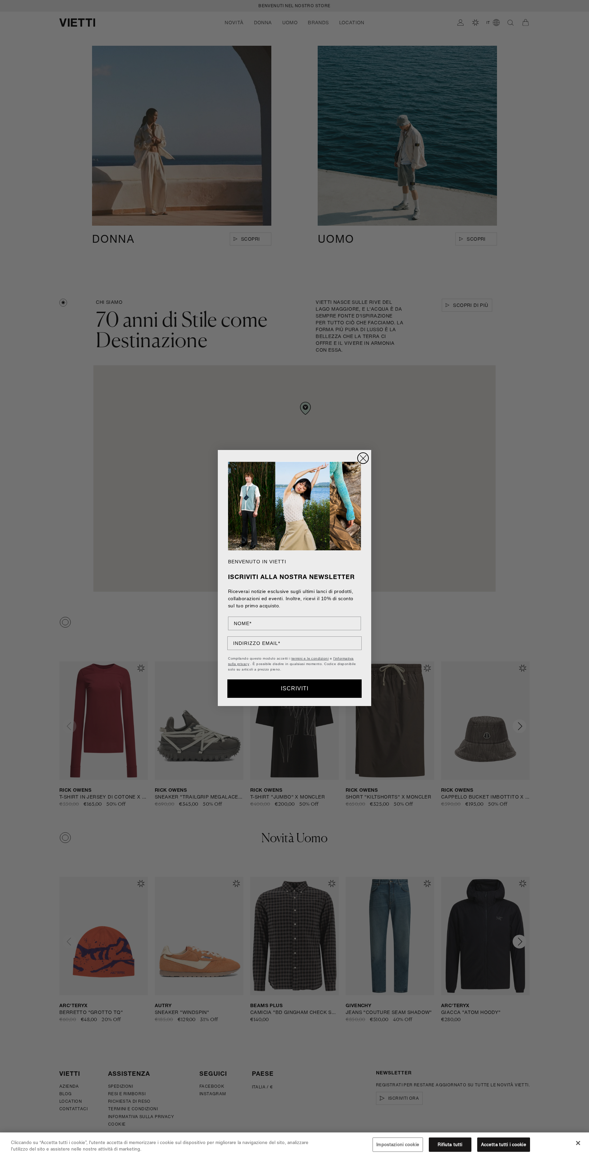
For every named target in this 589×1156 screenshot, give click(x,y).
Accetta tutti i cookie (503, 1144)
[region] (294, 1144)
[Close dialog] (363, 458)
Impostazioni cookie (397, 1144)
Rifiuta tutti (450, 1144)
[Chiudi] (578, 1143)
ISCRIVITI (294, 688)
